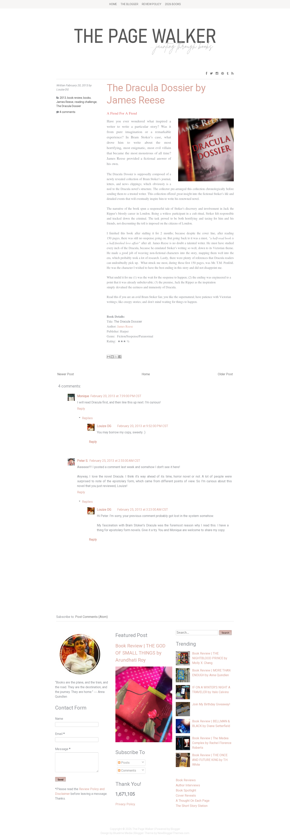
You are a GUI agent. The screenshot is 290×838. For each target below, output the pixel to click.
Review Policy (151, 4)
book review (74, 97)
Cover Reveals (186, 795)
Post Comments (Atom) (91, 617)
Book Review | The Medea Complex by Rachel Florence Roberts (211, 743)
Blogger (175, 829)
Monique (83, 396)
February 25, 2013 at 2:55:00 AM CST (114, 461)
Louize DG (104, 426)
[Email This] (108, 357)
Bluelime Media (122, 833)
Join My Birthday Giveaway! (211, 704)
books (87, 97)
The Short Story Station (192, 806)
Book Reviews (186, 780)
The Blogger (129, 4)
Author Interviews (188, 785)
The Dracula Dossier (68, 106)
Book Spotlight (186, 790)
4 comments (67, 112)
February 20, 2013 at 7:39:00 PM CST (115, 396)
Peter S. (82, 461)
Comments (128, 770)
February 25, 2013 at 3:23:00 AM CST (142, 509)
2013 (63, 97)
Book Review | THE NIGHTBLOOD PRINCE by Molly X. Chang (209, 658)
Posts (125, 762)
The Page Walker (142, 829)
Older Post (225, 374)
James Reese (125, 326)
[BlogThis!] (112, 357)
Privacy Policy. (125, 804)
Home (113, 4)
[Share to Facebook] (120, 357)
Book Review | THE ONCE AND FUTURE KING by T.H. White (210, 759)
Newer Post (65, 374)
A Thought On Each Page (193, 801)
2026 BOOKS (173, 4)
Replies (87, 418)
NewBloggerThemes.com (173, 833)
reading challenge (86, 101)
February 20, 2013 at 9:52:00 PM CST (142, 426)
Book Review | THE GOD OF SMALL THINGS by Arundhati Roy (140, 653)
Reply (81, 409)
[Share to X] (116, 357)
